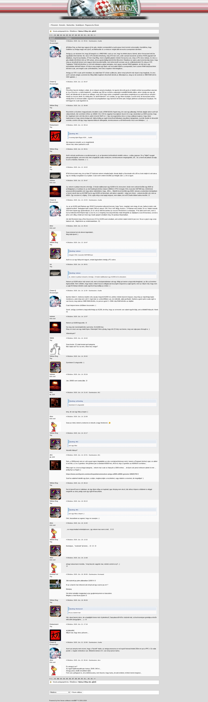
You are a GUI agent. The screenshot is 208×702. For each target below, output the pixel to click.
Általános (73, 31)
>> (95, 35)
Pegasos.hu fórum (92, 25)
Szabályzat (80, 25)
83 (61, 35)
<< (50, 35)
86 (70, 35)
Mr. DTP (52, 394)
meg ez (131, 75)
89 (79, 35)
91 (85, 35)
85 (67, 35)
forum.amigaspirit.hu (61, 31)
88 (76, 35)
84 (64, 35)
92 (89, 35)
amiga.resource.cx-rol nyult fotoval (118, 649)
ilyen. (88, 329)
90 (82, 35)
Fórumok (54, 25)
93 (92, 35)
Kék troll (52, 182)
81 (55, 35)
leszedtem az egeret (77, 518)
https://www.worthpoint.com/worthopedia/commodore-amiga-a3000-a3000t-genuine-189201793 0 (102, 474)
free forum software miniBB (66, 700)
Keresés (62, 25)
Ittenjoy (69, 589)
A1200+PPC (70, 630)
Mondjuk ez (123, 75)
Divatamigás (54, 43)
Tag (51, 107)
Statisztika (70, 25)
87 (73, 35)
